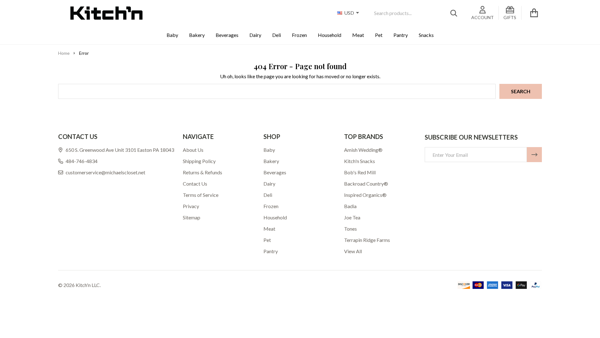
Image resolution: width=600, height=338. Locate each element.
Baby (172, 35)
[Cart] (534, 13)
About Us (193, 150)
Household (329, 35)
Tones (350, 229)
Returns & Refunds (202, 172)
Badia (350, 206)
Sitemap (191, 217)
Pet (378, 35)
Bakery (197, 35)
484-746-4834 (82, 161)
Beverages (227, 35)
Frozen (299, 35)
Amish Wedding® (363, 150)
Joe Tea (352, 217)
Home (64, 53)
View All (353, 251)
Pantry (400, 35)
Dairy (255, 35)
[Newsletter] (534, 154)
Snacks (426, 35)
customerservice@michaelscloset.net (105, 172)
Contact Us (195, 184)
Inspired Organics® (365, 195)
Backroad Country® (366, 184)
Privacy (191, 206)
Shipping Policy (199, 161)
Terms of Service (200, 195)
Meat (358, 35)
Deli (276, 35)
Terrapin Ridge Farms (367, 240)
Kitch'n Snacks (359, 161)
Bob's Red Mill (360, 172)
